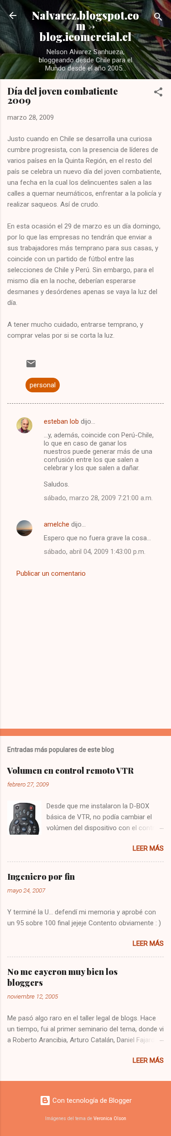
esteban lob (61, 421)
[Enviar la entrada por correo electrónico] (31, 367)
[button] (158, 93)
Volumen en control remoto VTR (70, 770)
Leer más (148, 848)
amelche (56, 524)
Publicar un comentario (51, 573)
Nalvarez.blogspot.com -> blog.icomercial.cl (85, 26)
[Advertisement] (85, 650)
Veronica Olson (109, 1118)
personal (43, 385)
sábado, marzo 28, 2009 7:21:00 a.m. (98, 498)
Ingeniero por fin (41, 876)
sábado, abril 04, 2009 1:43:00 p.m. (94, 552)
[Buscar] (158, 18)
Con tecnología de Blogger (91, 1100)
